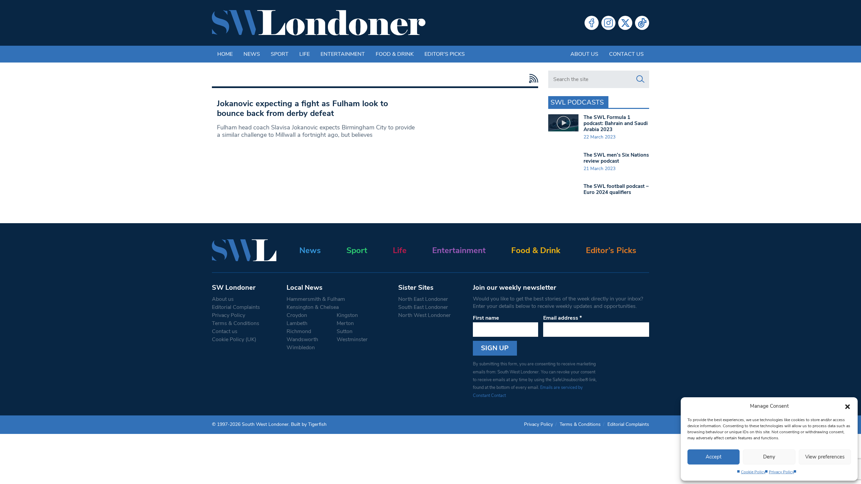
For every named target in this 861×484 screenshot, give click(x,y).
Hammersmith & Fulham (316, 299)
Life (304, 54)
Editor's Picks (444, 54)
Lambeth (297, 323)
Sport (280, 54)
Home (225, 54)
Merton (345, 323)
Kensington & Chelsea (313, 307)
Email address (562, 318)
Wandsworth (302, 339)
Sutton (344, 331)
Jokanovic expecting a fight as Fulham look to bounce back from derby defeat (302, 108)
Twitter (625, 23)
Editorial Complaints (236, 307)
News (252, 54)
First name (486, 318)
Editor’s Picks (611, 250)
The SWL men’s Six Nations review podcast (616, 158)
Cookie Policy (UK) (234, 339)
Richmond (299, 331)
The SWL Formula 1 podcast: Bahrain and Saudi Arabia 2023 (616, 123)
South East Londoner (423, 307)
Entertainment (343, 54)
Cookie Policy (753, 472)
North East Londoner (423, 299)
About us (584, 54)
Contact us (626, 54)
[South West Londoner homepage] (318, 23)
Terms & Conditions (235, 323)
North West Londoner (424, 315)
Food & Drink (395, 54)
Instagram (608, 23)
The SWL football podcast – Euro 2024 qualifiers (616, 189)
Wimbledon (301, 347)
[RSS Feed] (532, 78)
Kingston (347, 315)
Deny (769, 456)
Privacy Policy (781, 472)
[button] (847, 406)
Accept (713, 456)
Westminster (352, 339)
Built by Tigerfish (309, 424)
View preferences (825, 456)
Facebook (592, 23)
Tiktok (642, 23)
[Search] (640, 79)
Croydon (297, 315)
